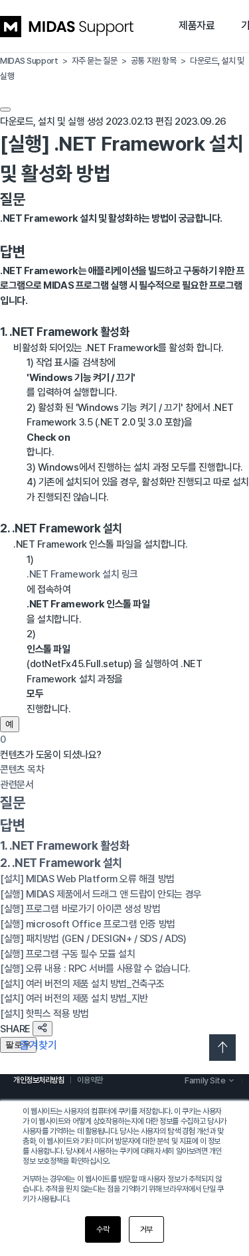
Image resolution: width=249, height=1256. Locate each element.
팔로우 (18, 1045)
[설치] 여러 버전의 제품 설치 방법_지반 (74, 998)
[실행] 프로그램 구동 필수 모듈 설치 (67, 954)
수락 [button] (102, 1229)
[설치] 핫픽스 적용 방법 (44, 1014)
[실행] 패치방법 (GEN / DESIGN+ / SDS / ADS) (93, 939)
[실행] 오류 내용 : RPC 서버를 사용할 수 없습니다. (95, 969)
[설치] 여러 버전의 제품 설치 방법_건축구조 (82, 984)
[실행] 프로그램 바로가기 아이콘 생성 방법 (80, 909)
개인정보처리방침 (38, 1080)
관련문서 (16, 785)
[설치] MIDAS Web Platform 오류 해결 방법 (87, 879)
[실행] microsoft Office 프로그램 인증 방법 (87, 924)
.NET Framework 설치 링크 (82, 574)
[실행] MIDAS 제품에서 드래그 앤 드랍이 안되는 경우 (101, 894)
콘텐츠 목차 (22, 769)
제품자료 (196, 25)
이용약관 (89, 1080)
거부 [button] (146, 1229)
